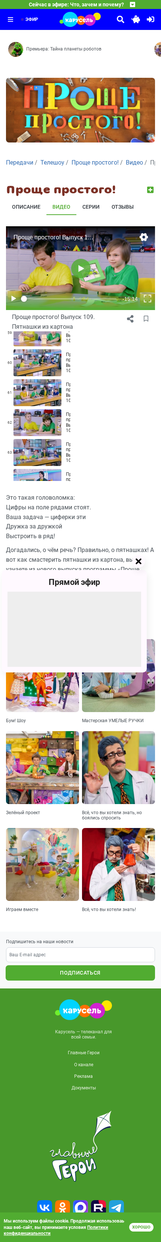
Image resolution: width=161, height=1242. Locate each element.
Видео (61, 207)
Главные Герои (84, 1052)
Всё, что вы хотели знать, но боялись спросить (112, 815)
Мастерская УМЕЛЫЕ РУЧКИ (113, 720)
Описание (26, 207)
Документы (84, 1088)
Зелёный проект (23, 812)
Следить (151, 190)
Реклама (83, 1076)
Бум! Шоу (16, 720)
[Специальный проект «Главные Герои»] (80, 1146)
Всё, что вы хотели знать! (109, 909)
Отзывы (123, 207)
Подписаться (80, 973)
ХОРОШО (141, 1227)
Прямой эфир (74, 582)
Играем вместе (22, 909)
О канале (83, 1064)
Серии (91, 207)
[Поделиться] (130, 319)
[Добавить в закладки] (146, 319)
